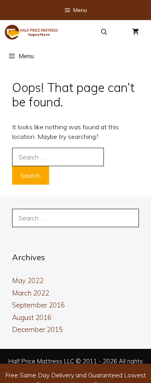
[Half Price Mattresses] (31, 32)
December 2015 (37, 329)
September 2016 (38, 305)
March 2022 (30, 293)
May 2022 (27, 280)
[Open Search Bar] (104, 32)
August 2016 (32, 317)
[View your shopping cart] (135, 32)
